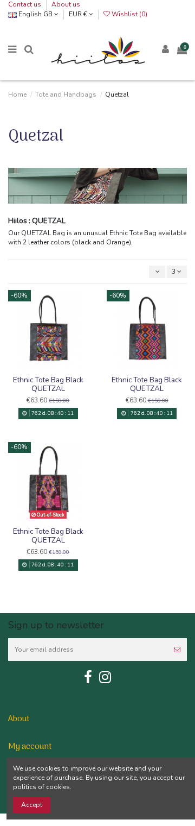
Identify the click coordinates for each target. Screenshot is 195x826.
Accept (31, 804)
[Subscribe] (177, 649)
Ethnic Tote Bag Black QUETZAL (48, 384)
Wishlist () (128, 14)
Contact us (25, 4)
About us (65, 4)
